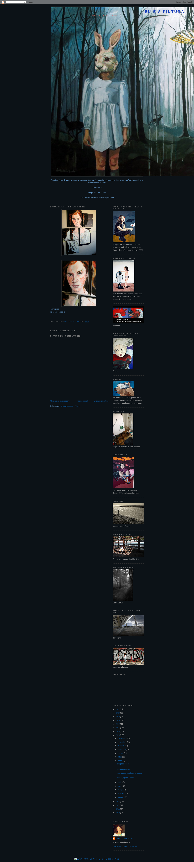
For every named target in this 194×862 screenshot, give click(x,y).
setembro (122, 749)
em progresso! (123, 764)
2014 (118, 735)
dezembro (122, 738)
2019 (118, 717)
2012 (118, 805)
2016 (118, 728)
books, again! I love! (125, 778)
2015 (118, 731)
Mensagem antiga (101, 401)
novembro (122, 742)
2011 (118, 809)
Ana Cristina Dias (123, 838)
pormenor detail (123, 769)
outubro (121, 746)
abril (120, 786)
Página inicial (82, 401)
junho (120, 760)
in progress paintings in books (129, 773)
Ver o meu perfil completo (125, 846)
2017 (118, 724)
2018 (118, 720)
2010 (118, 813)
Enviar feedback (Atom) (70, 406)
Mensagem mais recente (60, 401)
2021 (118, 709)
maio (120, 782)
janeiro (121, 797)
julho (120, 757)
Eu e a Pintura (165, 12)
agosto (121, 753)
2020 (118, 713)
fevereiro (122, 793)
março (121, 790)
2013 (118, 802)
